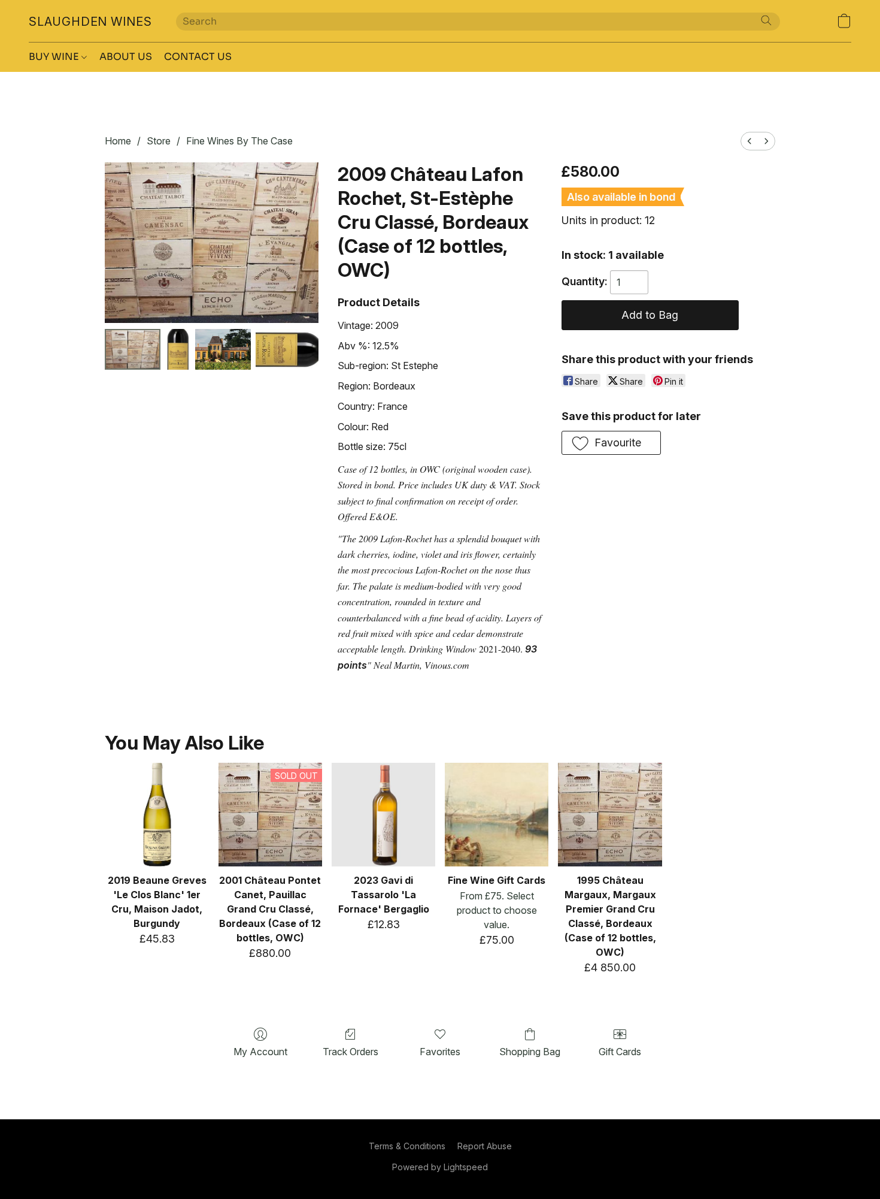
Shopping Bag (529, 1052)
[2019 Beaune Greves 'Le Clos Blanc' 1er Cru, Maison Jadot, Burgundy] (156, 814)
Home (118, 141)
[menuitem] (749, 141)
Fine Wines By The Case (239, 141)
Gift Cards (620, 1052)
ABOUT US (125, 56)
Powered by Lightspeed (440, 1167)
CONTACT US (198, 56)
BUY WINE (55, 56)
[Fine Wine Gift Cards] (496, 814)
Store (159, 141)
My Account (260, 1052)
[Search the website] (766, 20)
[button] (90, 21)
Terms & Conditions (407, 1146)
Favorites (440, 1052)
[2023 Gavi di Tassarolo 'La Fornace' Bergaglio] (383, 814)
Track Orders (350, 1052)
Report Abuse (484, 1146)
